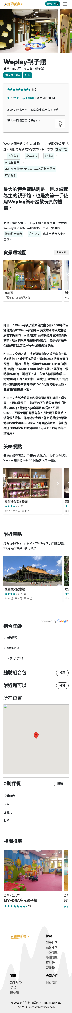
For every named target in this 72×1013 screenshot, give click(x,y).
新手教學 (16, 982)
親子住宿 (52, 942)
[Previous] (8, 483)
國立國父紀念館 (15, 589)
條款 (13, 987)
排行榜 (50, 962)
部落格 (50, 967)
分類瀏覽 (52, 952)
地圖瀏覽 (52, 957)
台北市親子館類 (24, 98)
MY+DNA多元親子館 (20, 900)
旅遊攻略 (52, 947)
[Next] (57, 483)
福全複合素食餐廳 (16, 501)
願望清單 (52, 3)
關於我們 (52, 982)
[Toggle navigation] (64, 4)
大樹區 (9, 293)
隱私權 (14, 992)
